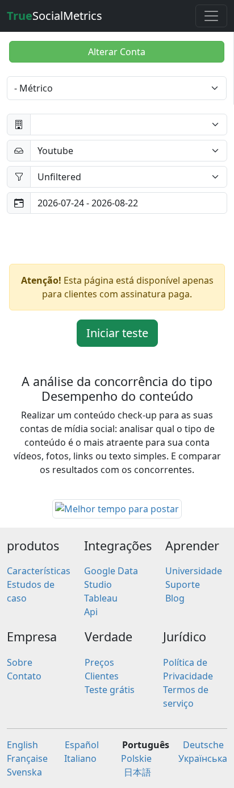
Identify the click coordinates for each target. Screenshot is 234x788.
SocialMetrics (54, 15)
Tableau (101, 598)
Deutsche (203, 745)
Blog (175, 598)
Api (91, 611)
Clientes (102, 676)
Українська (202, 758)
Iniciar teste (117, 333)
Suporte (182, 584)
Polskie (136, 758)
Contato (24, 676)
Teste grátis (110, 689)
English (22, 745)
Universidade (193, 571)
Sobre (19, 662)
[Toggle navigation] (211, 16)
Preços (99, 662)
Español (82, 745)
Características (38, 571)
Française (27, 758)
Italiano (80, 758)
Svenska (24, 772)
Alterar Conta (116, 51)
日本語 (137, 772)
